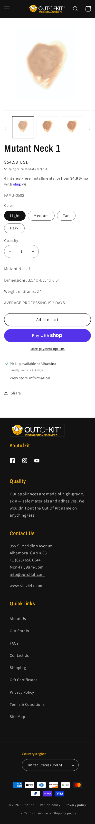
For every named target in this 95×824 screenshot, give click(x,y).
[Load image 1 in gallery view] (23, 127)
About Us (18, 618)
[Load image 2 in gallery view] (47, 127)
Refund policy (50, 805)
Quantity (11, 240)
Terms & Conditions (27, 704)
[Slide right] (89, 128)
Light (15, 215)
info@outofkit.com (27, 574)
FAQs (14, 643)
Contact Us (19, 655)
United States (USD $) (45, 765)
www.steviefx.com (27, 585)
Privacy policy (76, 805)
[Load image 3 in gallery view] (72, 127)
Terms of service (36, 813)
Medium (41, 215)
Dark (14, 228)
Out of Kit (27, 805)
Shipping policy (64, 813)
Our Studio (19, 630)
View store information (30, 378)
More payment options (47, 348)
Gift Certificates (24, 679)
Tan (66, 215)
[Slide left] (5, 128)
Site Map (17, 716)
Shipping (10, 169)
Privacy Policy (22, 692)
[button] (7, 9)
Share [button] (16, 393)
